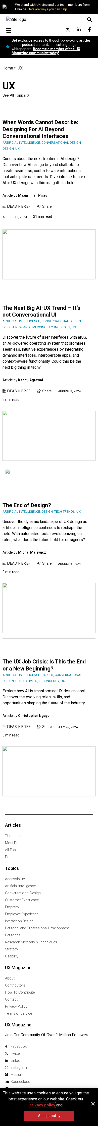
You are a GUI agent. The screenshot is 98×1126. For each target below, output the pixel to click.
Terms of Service (18, 1013)
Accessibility (15, 879)
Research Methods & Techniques (31, 942)
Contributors (15, 985)
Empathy (12, 907)
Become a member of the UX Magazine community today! (46, 51)
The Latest (13, 836)
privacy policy (42, 1105)
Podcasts (13, 857)
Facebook (19, 1046)
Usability (11, 956)
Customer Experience (22, 900)
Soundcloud (20, 1082)
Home (8, 68)
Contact (11, 999)
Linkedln (17, 1061)
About (10, 978)
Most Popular (16, 843)
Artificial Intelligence (20, 886)
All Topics (13, 850)
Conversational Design (23, 893)
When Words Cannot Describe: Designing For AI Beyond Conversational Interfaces (40, 129)
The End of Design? (27, 505)
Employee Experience (21, 914)
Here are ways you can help (47, 9)
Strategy (11, 949)
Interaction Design (19, 921)
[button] (92, 1103)
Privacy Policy (16, 1006)
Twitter (15, 1054)
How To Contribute (20, 992)
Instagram (19, 1068)
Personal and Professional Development (37, 928)
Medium (17, 1075)
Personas (13, 935)
